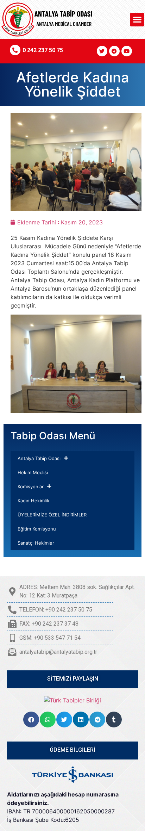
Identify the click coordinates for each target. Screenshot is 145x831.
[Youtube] (126, 51)
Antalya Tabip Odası (39, 458)
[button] (137, 19)
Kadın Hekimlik (33, 500)
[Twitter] (102, 51)
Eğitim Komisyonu (37, 529)
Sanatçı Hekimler (36, 543)
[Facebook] (114, 51)
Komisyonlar (31, 486)
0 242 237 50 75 (43, 50)
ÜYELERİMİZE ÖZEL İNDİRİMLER (52, 514)
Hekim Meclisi (33, 472)
